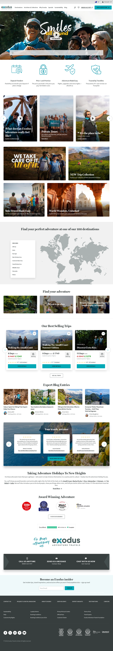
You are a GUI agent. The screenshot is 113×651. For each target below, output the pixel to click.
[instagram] (15, 633)
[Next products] (108, 350)
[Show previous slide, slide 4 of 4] (3, 118)
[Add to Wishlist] (34, 333)
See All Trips (56, 375)
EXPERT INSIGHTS (77, 601)
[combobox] (56, 52)
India (12, 483)
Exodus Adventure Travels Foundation (94, 617)
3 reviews (57, 362)
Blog (65, 7)
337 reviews (92, 362)
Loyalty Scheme (34, 611)
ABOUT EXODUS (46, 601)
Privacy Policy (93, 592)
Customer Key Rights (9, 617)
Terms (99, 592)
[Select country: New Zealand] (97, 2)
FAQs (5, 614)
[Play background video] (56, 35)
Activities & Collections (31, 7)
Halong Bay (91, 481)
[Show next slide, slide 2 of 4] (109, 118)
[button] (20, 118)
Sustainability (59, 7)
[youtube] (24, 633)
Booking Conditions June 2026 (38, 617)
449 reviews (23, 362)
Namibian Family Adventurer (56, 450)
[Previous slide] (8, 444)
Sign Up (69, 588)
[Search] (75, 7)
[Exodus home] (6, 7)
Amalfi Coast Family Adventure (85, 450)
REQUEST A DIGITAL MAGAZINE (26, 601)
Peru (85, 481)
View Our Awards (56, 516)
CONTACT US (7, 601)
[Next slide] (104, 444)
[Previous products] (5, 350)
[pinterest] (19, 633)
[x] (10, 633)
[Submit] (13, 53)
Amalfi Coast (67, 481)
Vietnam (100, 481)
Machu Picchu (77, 481)
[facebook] (5, 633)
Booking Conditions (35, 614)
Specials (50, 7)
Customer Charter (62, 617)
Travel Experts (88, 614)
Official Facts (60, 614)
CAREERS (106, 601)
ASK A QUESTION (102, 7)
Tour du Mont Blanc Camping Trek (27, 450)
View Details (22, 366)
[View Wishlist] (79, 7)
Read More (56, 488)
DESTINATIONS (93, 601)
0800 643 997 (86, 7)
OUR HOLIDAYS (61, 601)
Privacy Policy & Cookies (63, 611)
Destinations (19, 7)
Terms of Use (87, 611)
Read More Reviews (56, 458)
